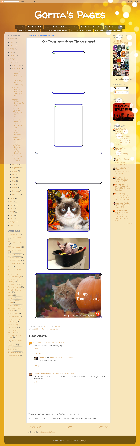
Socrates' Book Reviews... (120, 149)
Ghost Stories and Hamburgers (121, 132)
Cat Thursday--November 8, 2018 (17, 140)
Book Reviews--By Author (91, 27)
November (16, 68)
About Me (20, 27)
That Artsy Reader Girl (122, 160)
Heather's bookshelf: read (120, 42)
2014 (12, 208)
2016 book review (14, 261)
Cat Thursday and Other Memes (55, 30)
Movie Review (13, 306)
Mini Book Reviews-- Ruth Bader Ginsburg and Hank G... (17, 92)
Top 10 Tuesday (13, 316)
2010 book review (14, 242)
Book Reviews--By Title (114, 27)
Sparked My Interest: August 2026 (122, 206)
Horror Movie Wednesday (81, 30)
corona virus (12, 327)
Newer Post (34, 427)
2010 (12, 222)
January (15, 194)
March (15, 188)
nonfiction (11, 345)
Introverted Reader (122, 203)
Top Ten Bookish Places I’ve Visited (121, 163)
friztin (69, 440)
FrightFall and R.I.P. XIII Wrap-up (17, 158)
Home (69, 427)
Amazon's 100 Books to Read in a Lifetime (61, 27)
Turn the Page (120, 193)
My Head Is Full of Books (121, 169)
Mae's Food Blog (121, 129)
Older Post (102, 427)
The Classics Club (34, 27)
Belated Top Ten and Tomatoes (122, 189)
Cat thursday (43, 329)
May (14, 181)
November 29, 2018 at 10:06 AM (61, 357)
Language (11, 298)
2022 (12, 49)
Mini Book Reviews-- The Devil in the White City (17, 112)
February (15, 191)
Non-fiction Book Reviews (29, 30)
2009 (12, 225)
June (14, 178)
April (14, 184)
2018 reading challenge (13, 280)
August (15, 171)
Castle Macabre (121, 210)
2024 (12, 42)
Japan (10, 295)
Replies (38, 353)
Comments (120, 92)
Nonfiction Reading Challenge (15, 309)
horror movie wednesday (13, 331)
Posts (118, 88)
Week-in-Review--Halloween (16, 132)
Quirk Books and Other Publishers (108, 30)
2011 (12, 218)
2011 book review (14, 247)
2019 (12, 59)
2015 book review (14, 258)
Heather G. (43, 357)
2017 (12, 198)
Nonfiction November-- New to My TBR (17, 74)
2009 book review (14, 237)
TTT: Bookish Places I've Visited (122, 173)
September (16, 168)
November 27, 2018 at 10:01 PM (55, 342)
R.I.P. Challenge (13, 313)
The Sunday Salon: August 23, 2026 (121, 180)
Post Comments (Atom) (47, 432)
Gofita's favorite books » (124, 79)
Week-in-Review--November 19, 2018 (18, 102)
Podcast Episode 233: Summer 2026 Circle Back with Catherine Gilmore (122, 141)
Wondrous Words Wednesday (14, 320)
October (15, 164)
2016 (12, 202)
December (16, 65)
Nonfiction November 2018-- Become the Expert (17, 123)
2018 (36, 329)
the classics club (14, 353)
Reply (36, 348)
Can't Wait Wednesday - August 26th (122, 153)
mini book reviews (15, 340)
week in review (13, 356)
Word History (13, 324)
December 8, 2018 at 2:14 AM (63, 373)
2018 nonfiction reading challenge (14, 275)
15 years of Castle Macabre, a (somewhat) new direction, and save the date (121, 216)
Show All (129, 223)
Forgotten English (14, 287)
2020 (12, 55)
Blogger (84, 440)
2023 (12, 45)
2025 (12, 39)
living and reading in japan (15, 336)
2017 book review (14, 263)
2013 (12, 212)
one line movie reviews (13, 349)
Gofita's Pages (70, 14)
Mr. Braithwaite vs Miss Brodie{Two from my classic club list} (122, 197)
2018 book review (14, 269)
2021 (12, 52)
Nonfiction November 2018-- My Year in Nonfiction (16, 149)
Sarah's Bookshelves (122, 136)
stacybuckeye (38, 342)
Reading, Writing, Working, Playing (121, 185)
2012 (12, 215)
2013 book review (14, 250)
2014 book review (14, 255)
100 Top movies (13, 234)
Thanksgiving (53, 329)
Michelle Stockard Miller (43, 373)
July (14, 174)
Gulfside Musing (121, 177)
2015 (12, 205)
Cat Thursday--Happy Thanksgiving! (18, 82)
